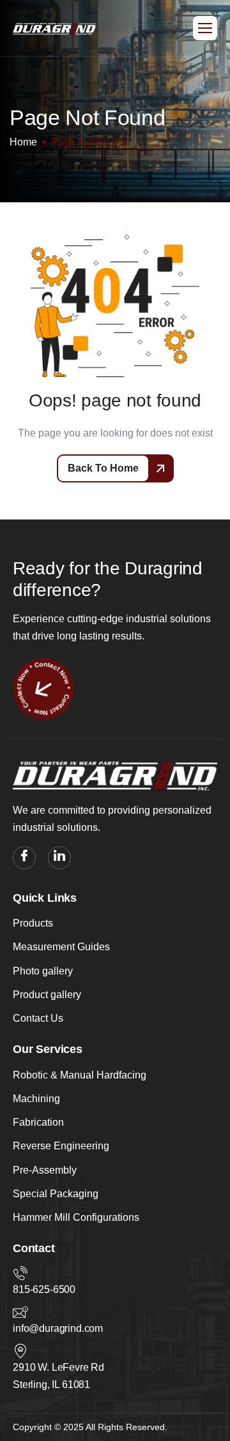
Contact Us (38, 1018)
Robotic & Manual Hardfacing (79, 1075)
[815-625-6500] (20, 1273)
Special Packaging (55, 1193)
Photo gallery (43, 971)
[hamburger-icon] (205, 28)
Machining (36, 1098)
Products (33, 923)
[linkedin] (59, 857)
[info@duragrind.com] (20, 1312)
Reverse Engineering (61, 1145)
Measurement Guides (61, 946)
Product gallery (47, 994)
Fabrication (38, 1122)
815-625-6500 (44, 1289)
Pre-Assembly (45, 1170)
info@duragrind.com (58, 1328)
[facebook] (24, 857)
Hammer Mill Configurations (76, 1217)
